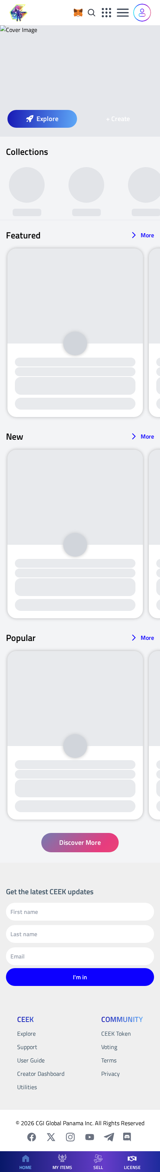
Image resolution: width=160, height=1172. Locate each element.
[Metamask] (78, 13)
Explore (47, 119)
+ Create (118, 119)
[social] (31, 1137)
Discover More (80, 842)
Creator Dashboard (40, 1073)
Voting (109, 1046)
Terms (108, 1060)
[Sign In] (142, 13)
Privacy (110, 1073)
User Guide (31, 1060)
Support (27, 1046)
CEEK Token (116, 1033)
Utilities (27, 1087)
